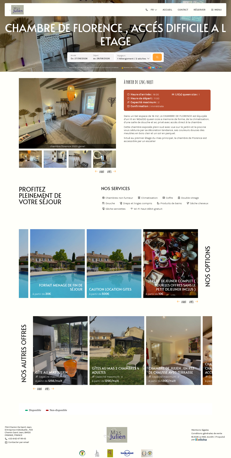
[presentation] (100, 171)
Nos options (207, 266)
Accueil (167, 9)
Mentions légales (200, 430)
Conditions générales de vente (206, 433)
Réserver (199, 9)
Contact (183, 9)
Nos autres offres (23, 353)
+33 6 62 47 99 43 (17, 438)
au (94, 58)
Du (72, 58)
